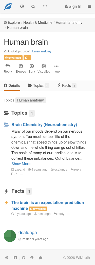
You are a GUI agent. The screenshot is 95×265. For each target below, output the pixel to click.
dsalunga (60, 169)
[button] (45, 6)
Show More (20, 163)
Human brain (17, 27)
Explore (14, 22)
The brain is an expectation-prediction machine (47, 205)
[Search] (33, 6)
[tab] (12, 85)
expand (19, 169)
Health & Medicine (37, 22)
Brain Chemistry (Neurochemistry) (44, 124)
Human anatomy (69, 22)
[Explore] (22, 6)
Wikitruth (83, 257)
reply (77, 169)
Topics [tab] (40, 85)
